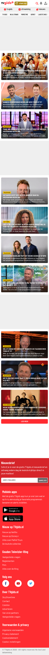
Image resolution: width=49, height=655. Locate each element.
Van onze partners (10, 613)
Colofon (6, 605)
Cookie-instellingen (11, 642)
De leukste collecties (11, 544)
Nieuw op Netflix (9, 532)
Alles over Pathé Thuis (12, 540)
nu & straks (14, 14)
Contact (6, 601)
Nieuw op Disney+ (10, 536)
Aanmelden (42, 480)
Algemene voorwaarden (13, 630)
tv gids (4, 14)
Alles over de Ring (10, 569)
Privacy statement (10, 634)
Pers (4, 565)
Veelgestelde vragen (11, 557)
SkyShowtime (8, 597)
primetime (24, 14)
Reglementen (8, 561)
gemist (33, 14)
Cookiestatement (10, 638)
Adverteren (7, 609)
